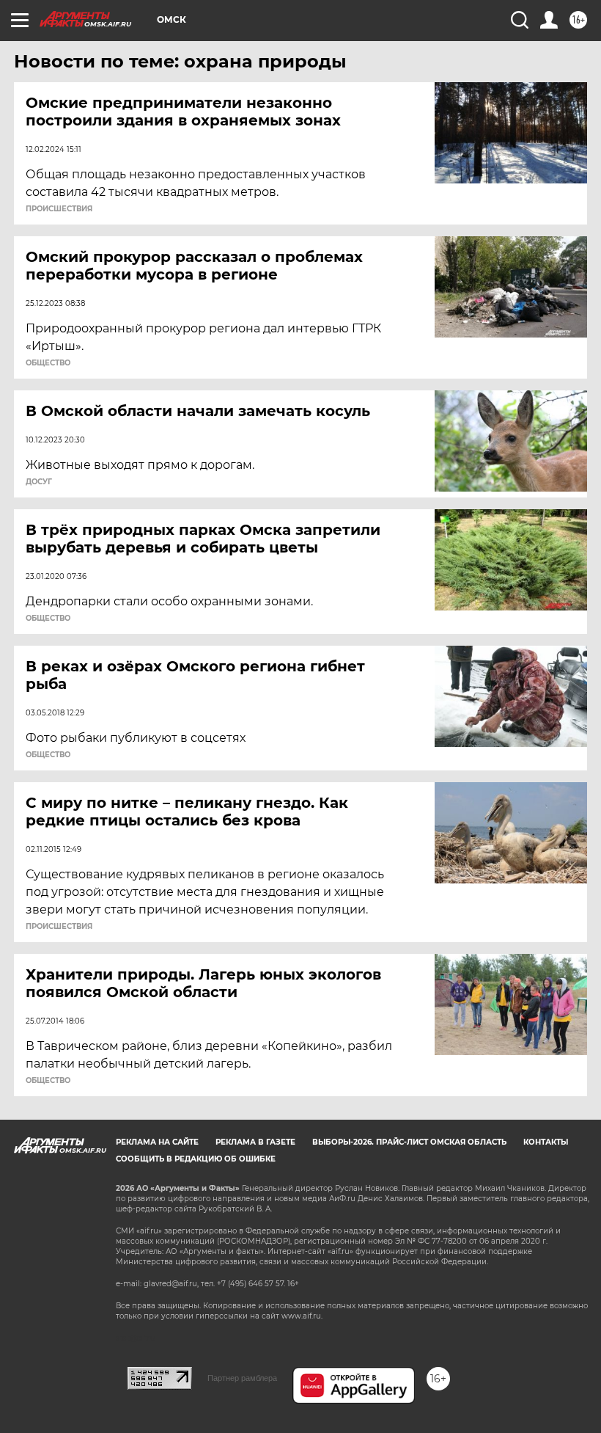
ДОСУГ (39, 482)
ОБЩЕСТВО (48, 363)
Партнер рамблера (242, 1378)
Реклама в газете (255, 1142)
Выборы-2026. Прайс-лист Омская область (409, 1142)
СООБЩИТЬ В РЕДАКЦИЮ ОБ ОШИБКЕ (196, 1159)
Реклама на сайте (157, 1142)
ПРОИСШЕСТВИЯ (59, 209)
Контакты (545, 1142)
